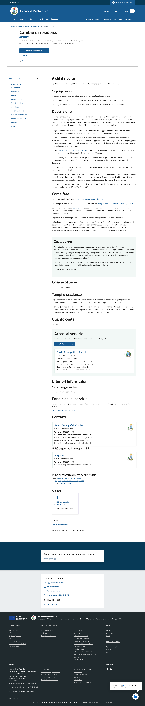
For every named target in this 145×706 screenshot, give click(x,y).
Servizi (20, 26)
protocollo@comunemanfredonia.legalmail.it (23, 683)
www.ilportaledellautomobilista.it (72, 150)
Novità (108, 625)
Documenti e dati (14, 630)
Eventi (108, 652)
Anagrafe (59, 455)
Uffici (10, 633)
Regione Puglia (14, 2)
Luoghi (108, 649)
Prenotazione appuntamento (50, 672)
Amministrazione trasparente (83, 669)
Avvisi (108, 636)
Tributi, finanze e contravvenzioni (85, 654)
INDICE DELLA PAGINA (15, 79)
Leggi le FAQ (45, 669)
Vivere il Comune (113, 642)
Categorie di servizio (49, 625)
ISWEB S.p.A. (87, 702)
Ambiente (44, 633)
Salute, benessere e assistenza (84, 652)
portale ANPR (78, 208)
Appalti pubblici (79, 630)
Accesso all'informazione (94, 19)
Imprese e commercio (81, 646)
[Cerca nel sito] (132, 11)
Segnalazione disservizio (49, 674)
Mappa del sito (13, 698)
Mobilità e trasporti (80, 649)
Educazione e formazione (82, 641)
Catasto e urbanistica (81, 636)
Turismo (76, 657)
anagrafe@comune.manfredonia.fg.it (68, 478)
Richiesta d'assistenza (48, 677)
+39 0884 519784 (64, 483)
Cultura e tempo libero (81, 638)
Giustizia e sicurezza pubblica (83, 644)
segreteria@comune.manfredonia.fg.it (25, 687)
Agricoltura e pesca (47, 630)
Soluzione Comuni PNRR (104, 702)
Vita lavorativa (78, 660)
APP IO (125, 685)
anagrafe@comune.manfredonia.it (89, 199)
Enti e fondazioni (14, 646)
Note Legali (77, 677)
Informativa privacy (80, 674)
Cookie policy (78, 672)
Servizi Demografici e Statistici (72, 352)
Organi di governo (15, 636)
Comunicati (110, 633)
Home (13, 26)
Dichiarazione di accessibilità (83, 682)
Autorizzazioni (78, 633)
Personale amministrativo (17, 644)
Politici (11, 638)
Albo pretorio (78, 680)
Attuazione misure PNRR (49, 680)
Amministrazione (15, 625)
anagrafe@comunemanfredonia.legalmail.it (115, 203)
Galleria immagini (112, 647)
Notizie (108, 630)
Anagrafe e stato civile (32, 26)
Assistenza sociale (110, 19)
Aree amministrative (15, 641)
